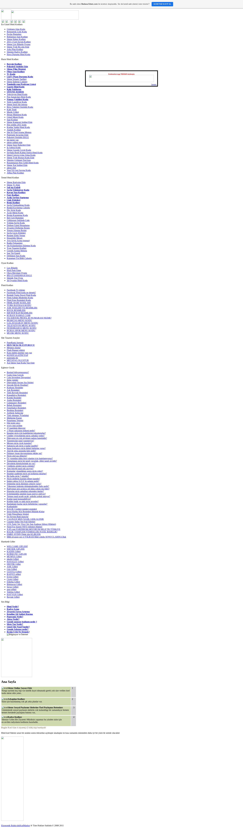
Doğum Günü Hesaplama (18, 225)
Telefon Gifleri (13, 592)
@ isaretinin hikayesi (16, 428)
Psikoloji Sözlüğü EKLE (18, 137)
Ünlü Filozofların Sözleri (18, 514)
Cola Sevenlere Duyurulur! (19, 377)
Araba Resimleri (14, 400)
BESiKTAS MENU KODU (19, 320)
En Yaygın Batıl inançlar (17, 516)
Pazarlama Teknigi (15, 420)
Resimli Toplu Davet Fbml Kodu (21, 295)
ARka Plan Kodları (15, 173)
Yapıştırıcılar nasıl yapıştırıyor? (20, 441)
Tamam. (154, 84)
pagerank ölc (12, 358)
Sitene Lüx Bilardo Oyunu (18, 44)
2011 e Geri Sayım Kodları (19, 42)
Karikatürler (12, 506)
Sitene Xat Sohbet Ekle (17, 165)
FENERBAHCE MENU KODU (22, 328)
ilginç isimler (12, 380)
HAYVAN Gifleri (15, 594)
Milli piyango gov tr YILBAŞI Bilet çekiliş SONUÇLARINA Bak (36, 537)
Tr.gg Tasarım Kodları (16, 248)
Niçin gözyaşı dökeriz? (17, 456)
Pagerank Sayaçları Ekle (17, 135)
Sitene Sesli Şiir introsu (17, 104)
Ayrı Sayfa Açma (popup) (18, 240)
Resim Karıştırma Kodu (17, 215)
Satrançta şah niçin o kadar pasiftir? (22, 446)
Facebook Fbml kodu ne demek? (21, 292)
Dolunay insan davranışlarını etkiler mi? (24, 453)
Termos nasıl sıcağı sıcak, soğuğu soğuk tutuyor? (28, 496)
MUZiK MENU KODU (18, 333)
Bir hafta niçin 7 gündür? (18, 476)
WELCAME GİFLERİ (17, 546)
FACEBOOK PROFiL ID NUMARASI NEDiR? (29, 318)
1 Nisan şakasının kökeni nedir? (21, 430)
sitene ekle (11, 168)
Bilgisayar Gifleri (14, 584)
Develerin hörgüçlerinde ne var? (21, 463)
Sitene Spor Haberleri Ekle (19, 145)
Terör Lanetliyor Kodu (17, 102)
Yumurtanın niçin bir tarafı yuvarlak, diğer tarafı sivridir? (32, 461)
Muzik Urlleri (13, 112)
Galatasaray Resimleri (16, 403)
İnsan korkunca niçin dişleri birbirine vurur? (26, 448)
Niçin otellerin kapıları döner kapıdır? (23, 478)
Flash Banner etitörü (16, 350)
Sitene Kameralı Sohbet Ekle (19, 122)
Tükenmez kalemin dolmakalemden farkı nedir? (28, 486)
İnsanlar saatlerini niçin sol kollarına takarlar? (27, 473)
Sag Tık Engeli (13, 253)
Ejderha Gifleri (13, 582)
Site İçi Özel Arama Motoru (19, 132)
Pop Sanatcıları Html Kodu (19, 97)
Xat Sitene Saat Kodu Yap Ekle (21, 363)
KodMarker (25, 825)
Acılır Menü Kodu (15, 213)
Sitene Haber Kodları (16, 39)
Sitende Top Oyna (15, 278)
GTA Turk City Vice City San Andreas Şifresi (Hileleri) (31, 524)
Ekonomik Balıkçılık (10, 825)
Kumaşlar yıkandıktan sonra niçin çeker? (25, 471)
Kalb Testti (11, 109)
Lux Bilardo (12, 268)
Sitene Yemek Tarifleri (16, 79)
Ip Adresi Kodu (14, 147)
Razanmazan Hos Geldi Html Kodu (23, 162)
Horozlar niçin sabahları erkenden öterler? (25, 491)
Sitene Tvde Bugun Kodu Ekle (20, 157)
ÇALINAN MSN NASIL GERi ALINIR (25, 519)
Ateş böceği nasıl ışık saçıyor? (20, 468)
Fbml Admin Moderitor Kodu (20, 297)
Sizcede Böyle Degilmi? (17, 385)
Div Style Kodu (14, 210)
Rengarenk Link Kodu (17, 32)
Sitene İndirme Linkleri (17, 82)
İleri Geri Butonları (15, 218)
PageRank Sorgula (15, 342)
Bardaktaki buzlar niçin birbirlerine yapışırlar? (27, 504)
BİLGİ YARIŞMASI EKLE (19, 275)
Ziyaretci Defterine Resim (18, 228)
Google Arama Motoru (17, 250)
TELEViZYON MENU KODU (21, 325)
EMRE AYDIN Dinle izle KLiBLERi (24, 534)
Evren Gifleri (12, 577)
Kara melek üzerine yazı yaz (19, 353)
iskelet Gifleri (13, 559)
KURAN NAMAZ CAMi (18, 315)
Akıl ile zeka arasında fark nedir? (21, 451)
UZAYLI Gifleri (14, 572)
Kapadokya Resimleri (16, 395)
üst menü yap (13, 140)
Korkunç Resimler (15, 387)
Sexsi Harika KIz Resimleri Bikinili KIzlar (25, 511)
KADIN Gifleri (14, 551)
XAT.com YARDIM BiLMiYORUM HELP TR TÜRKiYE (33, 529)
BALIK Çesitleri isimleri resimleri (22, 509)
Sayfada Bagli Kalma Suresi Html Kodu (24, 152)
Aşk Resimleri (13, 390)
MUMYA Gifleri (14, 556)
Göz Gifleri (12, 569)
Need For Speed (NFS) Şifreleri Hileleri (24, 527)
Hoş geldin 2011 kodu (16, 125)
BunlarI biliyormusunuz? (18, 372)
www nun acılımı (14, 425)
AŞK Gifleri (12, 566)
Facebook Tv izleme (16, 290)
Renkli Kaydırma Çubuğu (18, 207)
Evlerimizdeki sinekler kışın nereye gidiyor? (26, 494)
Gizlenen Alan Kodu (16, 29)
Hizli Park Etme (14, 270)
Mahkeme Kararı (14, 418)
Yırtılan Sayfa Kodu (16, 223)
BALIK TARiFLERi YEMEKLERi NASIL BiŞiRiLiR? (32, 532)
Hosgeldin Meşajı (14, 238)
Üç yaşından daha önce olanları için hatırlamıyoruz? (30, 458)
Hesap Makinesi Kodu (17, 114)
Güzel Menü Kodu (15, 117)
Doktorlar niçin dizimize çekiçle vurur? (24, 484)
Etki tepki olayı (13, 423)
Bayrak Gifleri (13, 597)
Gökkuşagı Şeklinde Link (18, 220)
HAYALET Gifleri (15, 561)
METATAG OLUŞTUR (18, 360)
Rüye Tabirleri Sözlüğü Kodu (20, 107)
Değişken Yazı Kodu (16, 256)
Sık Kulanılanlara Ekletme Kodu (21, 245)
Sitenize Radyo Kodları (17, 52)
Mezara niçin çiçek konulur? (19, 443)
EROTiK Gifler (14, 564)
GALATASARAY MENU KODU (22, 323)
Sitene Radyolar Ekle (16, 182)
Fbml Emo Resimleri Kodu (19, 300)
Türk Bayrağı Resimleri (17, 392)
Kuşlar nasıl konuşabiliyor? (19, 499)
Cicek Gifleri (12, 579)
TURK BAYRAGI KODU (19, 305)
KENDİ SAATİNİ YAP (17, 355)
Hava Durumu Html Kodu (18, 54)
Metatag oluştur (14, 347)
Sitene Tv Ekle (13, 185)
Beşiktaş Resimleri (15, 410)
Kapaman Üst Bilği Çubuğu (19, 258)
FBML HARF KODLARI (19, 302)
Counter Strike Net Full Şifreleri (21, 521)
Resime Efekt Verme (16, 235)
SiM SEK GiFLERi (15, 549)
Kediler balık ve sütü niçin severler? (23, 501)
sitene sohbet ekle (14, 142)
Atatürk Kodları (14, 130)
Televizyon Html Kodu (17, 94)
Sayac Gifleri (12, 587)
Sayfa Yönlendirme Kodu (18, 205)
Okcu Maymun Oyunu (17, 273)
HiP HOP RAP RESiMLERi (19, 313)
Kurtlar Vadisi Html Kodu (18, 127)
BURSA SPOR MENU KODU (21, 330)
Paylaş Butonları (14, 34)
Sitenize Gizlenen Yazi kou (19, 160)
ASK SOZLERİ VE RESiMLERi (22, 308)
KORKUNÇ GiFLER (17, 554)
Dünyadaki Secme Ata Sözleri (20, 382)
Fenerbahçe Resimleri (16, 408)
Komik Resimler (14, 398)
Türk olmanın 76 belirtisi (18, 415)
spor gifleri (11, 589)
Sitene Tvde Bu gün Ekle (18, 47)
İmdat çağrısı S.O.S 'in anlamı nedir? (23, 481)
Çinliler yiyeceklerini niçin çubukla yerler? (25, 435)
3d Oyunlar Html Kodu (17, 280)
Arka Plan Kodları (15, 49)
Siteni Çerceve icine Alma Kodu (21, 155)
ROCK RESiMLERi (16, 310)
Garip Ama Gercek (15, 375)
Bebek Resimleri (14, 405)
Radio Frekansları (14, 243)
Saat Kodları (12, 119)
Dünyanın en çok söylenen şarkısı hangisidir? (27, 438)
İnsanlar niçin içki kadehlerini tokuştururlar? (26, 433)
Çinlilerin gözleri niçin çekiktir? (21, 466)
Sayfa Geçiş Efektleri (16, 233)
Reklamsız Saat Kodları (17, 37)
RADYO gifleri (14, 574)
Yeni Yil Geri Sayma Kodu (19, 170)
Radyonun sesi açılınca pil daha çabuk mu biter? (28, 489)
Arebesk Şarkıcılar (15, 413)
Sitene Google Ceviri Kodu (19, 150)
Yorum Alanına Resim (16, 230)
